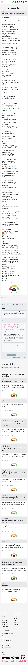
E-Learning (4, 622)
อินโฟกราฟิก (4, 620)
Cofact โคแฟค (15, 2)
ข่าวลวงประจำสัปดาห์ (18, 614)
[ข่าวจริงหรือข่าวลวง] (2, 2)
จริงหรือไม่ (4, 614)
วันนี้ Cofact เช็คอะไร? (18, 612)
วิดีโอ (3, 618)
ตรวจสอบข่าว (4, 612)
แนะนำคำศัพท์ (16, 622)
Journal (15, 618)
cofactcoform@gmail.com (9, 633)
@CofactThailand (17, 2)
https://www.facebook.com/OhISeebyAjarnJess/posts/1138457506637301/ (13, 325)
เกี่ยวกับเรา (16, 624)
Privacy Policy (5, 626)
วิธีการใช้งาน (4, 624)
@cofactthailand (23, 2)
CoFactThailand (21, 2)
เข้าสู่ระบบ (6, 367)
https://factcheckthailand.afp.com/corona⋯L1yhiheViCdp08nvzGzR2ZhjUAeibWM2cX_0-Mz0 (14, 329)
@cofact (13, 2)
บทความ (15, 616)
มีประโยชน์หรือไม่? (17, 357)
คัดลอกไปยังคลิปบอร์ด (12, 355)
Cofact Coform (19, 2)
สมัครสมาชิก (13, 367)
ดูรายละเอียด (9, 317)
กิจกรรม (3, 616)
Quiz (15, 620)
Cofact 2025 (4, 654)
